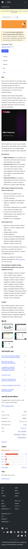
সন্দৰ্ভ (2, 488)
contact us (23, 434)
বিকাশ (4, 68)
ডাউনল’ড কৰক (4, 51)
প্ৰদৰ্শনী (16, 488)
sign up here (21, 259)
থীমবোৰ (16, 490)
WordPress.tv (5, 509)
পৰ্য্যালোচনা (5, 60)
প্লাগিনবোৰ (17, 493)
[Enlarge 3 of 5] (11, 334)
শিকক (2, 501)
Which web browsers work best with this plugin (8, 362)
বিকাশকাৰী (3, 506)
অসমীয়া (6, 528)
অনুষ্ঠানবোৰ (17, 503)
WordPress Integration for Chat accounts (7, 390)
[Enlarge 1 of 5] (11, 325)
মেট (2, 516)
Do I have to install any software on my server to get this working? (10, 356)
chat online (23, 431)
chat (19, 431)
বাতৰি (2, 490)
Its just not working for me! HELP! (10, 385)
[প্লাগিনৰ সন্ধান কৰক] (17, 17)
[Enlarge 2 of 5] (24, 325)
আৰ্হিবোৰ (16, 496)
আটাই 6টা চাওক (24, 428)
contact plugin (17, 434)
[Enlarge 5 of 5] (11, 343)
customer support (22, 437)
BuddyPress (5, 521)
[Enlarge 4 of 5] (24, 334)
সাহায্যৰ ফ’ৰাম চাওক (5, 478)
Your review (4, 467)
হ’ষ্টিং (2, 493)
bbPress (4, 519)
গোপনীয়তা (3, 496)
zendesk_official (5, 47)
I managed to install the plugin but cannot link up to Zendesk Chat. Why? (8, 369)
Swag (17, 509)
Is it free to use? (5, 375)
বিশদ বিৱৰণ (5, 56)
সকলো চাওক (24, 467)
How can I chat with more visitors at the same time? (8, 379)
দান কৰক (17, 506)
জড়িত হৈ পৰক (17, 501)
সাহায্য (4, 72)
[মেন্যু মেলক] (25, 2)
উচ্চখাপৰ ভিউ (4, 442)
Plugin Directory (5, 6)
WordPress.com (6, 513)
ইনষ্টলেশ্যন (5, 64)
